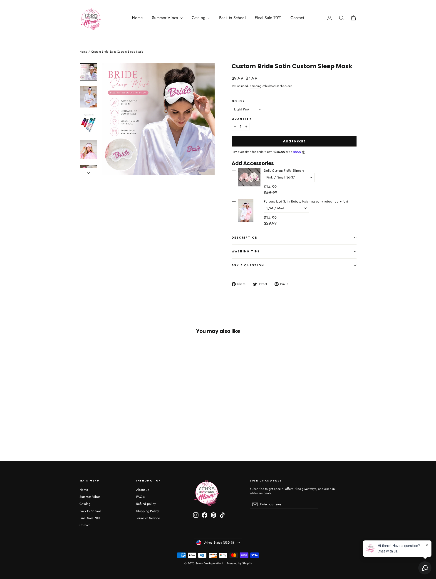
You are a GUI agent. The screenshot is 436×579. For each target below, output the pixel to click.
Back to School (232, 18)
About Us (142, 489)
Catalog (199, 18)
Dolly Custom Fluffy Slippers (284, 170)
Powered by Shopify (239, 563)
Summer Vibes (165, 18)
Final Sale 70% (268, 18)
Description (245, 237)
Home (137, 18)
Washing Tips (246, 251)
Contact (297, 18)
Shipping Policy (147, 511)
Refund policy (146, 503)
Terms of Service (148, 518)
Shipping (255, 86)
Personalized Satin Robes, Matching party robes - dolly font (306, 201)
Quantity (242, 118)
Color (238, 101)
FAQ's (140, 496)
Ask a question (248, 265)
